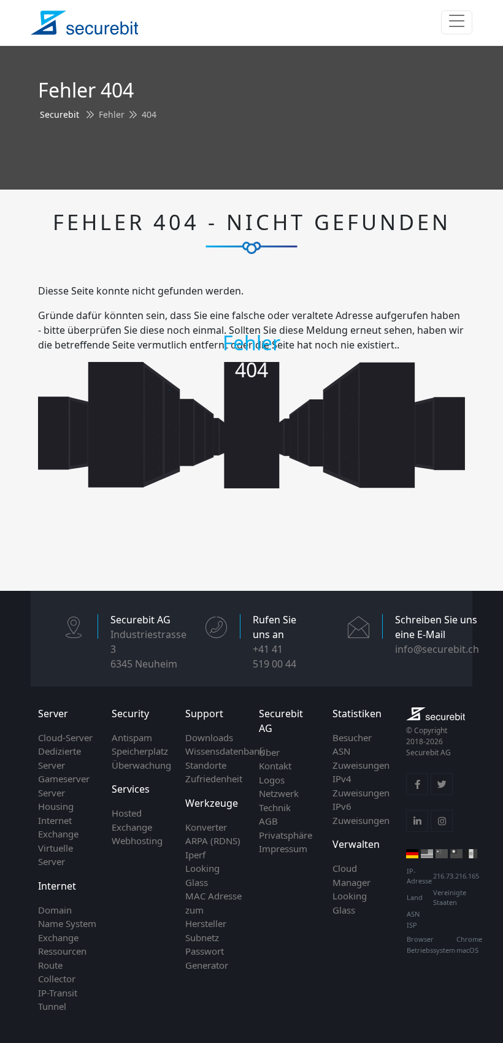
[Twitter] (442, 784)
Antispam (132, 737)
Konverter (206, 827)
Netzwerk (279, 793)
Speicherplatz (140, 751)
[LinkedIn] (417, 821)
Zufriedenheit (213, 778)
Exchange (58, 937)
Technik (275, 807)
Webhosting (137, 840)
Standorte (205, 765)
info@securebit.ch (437, 649)
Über (269, 752)
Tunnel (52, 1006)
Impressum (283, 848)
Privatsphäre (285, 835)
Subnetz (202, 937)
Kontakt (275, 766)
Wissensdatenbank (224, 751)
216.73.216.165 (456, 875)
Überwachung (141, 765)
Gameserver (64, 778)
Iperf (195, 855)
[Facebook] (417, 784)
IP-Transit (57, 993)
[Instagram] (442, 821)
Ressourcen (62, 951)
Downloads (209, 737)
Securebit (59, 114)
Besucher (352, 737)
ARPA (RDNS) (212, 840)
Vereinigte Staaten (449, 897)
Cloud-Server (65, 737)
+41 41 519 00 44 (274, 656)
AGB (268, 821)
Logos (272, 780)
